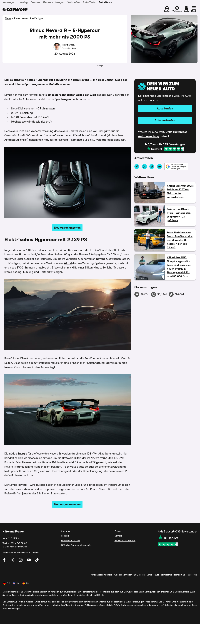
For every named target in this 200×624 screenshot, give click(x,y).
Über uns (65, 531)
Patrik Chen (68, 45)
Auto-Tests (89, 2)
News (8, 18)
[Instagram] (21, 561)
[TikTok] (37, 561)
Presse (118, 531)
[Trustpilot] (165, 149)
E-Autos (35, 2)
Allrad (68, 263)
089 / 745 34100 (19, 543)
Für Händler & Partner (125, 540)
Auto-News (105, 2)
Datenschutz (153, 574)
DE (8, 583)
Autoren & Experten (70, 540)
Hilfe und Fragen (13, 531)
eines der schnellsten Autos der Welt (72, 94)
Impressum (192, 574)
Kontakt (65, 536)
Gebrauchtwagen (53, 2)
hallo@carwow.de (18, 546)
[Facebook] (4, 561)
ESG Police (139, 574)
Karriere (118, 536)
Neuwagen (8, 2)
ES (27, 583)
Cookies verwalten (123, 574)
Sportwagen (63, 99)
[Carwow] (15, 10)
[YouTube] (29, 561)
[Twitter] (13, 561)
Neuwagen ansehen (67, 227)
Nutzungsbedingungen (101, 574)
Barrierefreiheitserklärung (173, 574)
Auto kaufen (165, 108)
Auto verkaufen (165, 120)
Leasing (23, 2)
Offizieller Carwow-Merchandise (76, 545)
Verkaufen (74, 2)
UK (18, 583)
